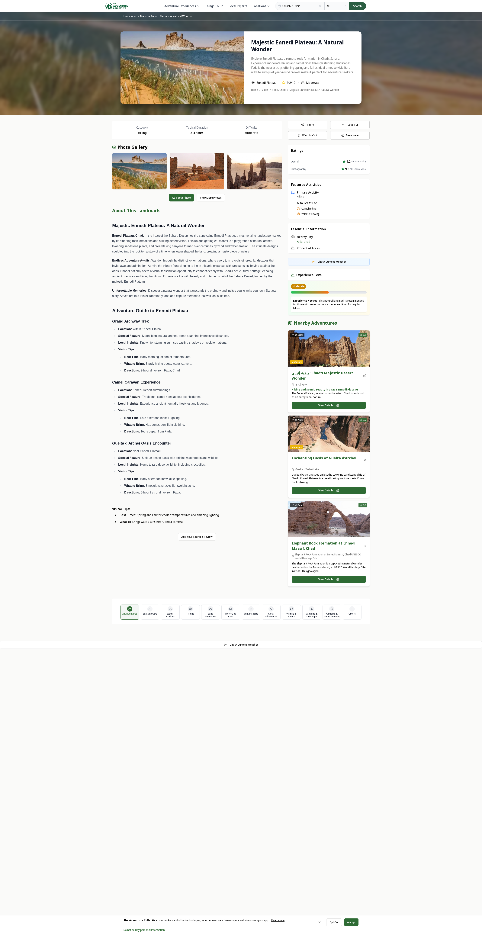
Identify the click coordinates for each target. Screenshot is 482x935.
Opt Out (334, 922)
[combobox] (337, 6)
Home (254, 90)
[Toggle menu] (375, 6)
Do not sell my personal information (144, 930)
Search (357, 6)
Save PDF (353, 125)
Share (310, 125)
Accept (351, 922)
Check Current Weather (244, 644)
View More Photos (211, 197)
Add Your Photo (181, 197)
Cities (265, 90)
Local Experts (238, 6)
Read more (277, 920)
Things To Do (214, 6)
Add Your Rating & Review (197, 536)
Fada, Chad (279, 90)
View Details (325, 405)
